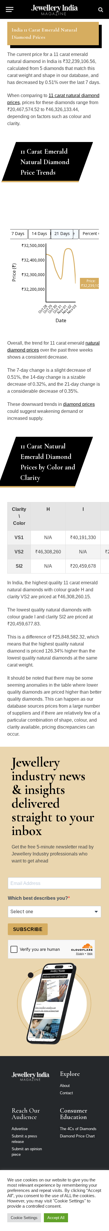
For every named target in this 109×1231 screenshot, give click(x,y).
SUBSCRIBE (27, 929)
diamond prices (79, 404)
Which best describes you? (38, 898)
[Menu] (9, 9)
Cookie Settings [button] (24, 1218)
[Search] (100, 9)
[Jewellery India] (54, 9)
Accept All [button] (56, 1218)
